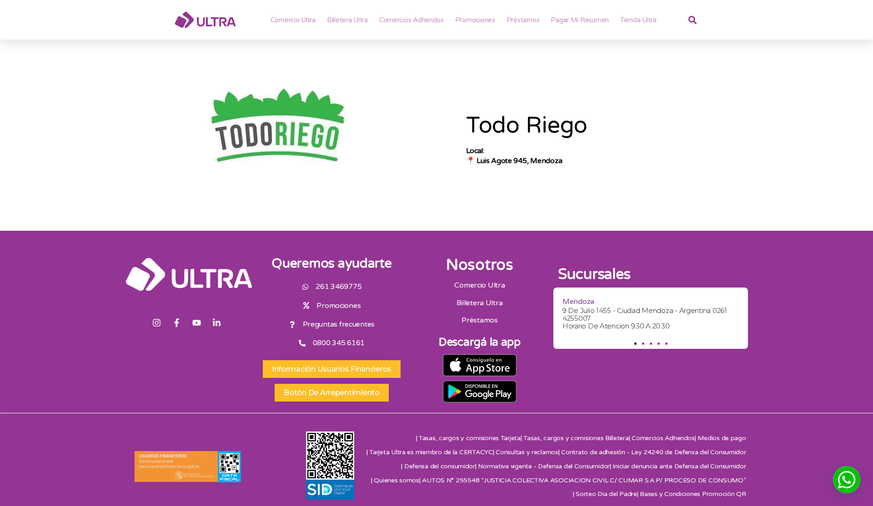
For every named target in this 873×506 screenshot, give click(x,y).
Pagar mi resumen (580, 20)
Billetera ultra (347, 20)
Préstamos (523, 20)
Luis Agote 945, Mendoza (519, 160)
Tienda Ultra (638, 20)
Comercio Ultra (293, 20)
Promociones (475, 20)
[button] (635, 343)
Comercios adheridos (411, 20)
